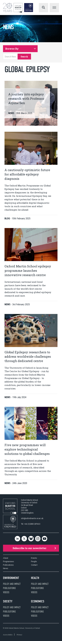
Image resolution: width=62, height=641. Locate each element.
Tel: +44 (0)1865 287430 (30, 524)
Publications (8, 565)
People (34, 561)
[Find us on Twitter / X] (24, 539)
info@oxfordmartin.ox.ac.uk (32, 518)
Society (7, 601)
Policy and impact (12, 584)
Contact (34, 565)
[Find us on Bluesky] (31, 539)
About (5, 558)
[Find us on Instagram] (37, 539)
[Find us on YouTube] (44, 539)
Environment (11, 578)
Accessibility (7, 634)
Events (34, 558)
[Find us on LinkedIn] (17, 539)
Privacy (19, 634)
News (5, 568)
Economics (37, 601)
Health (35, 578)
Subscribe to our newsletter (29, 548)
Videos (6, 592)
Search (24, 56)
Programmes (8, 561)
